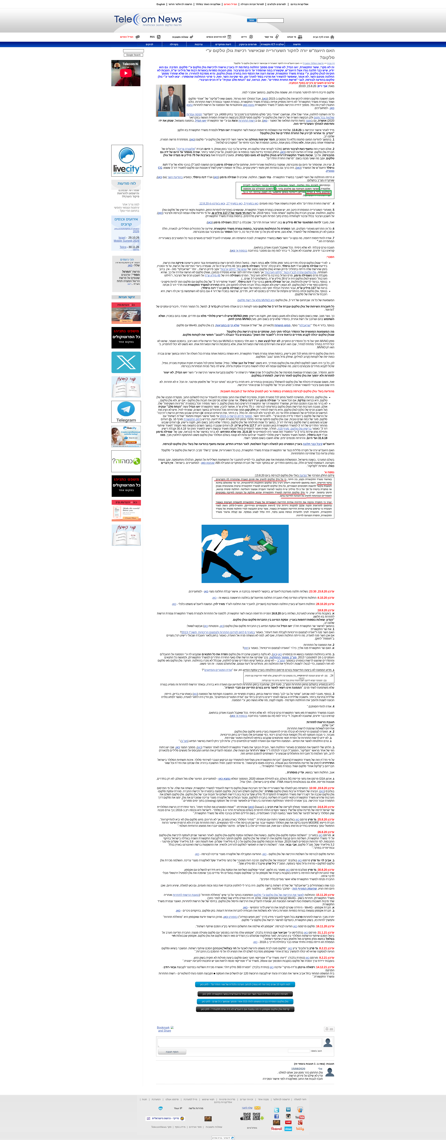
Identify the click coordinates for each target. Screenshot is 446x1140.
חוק (246, 648)
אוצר (308, 120)
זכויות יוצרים (246, 1099)
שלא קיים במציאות (227, 325)
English (161, 4)
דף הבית (331, 63)
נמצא (248, 104)
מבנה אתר (263, 1099)
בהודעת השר (175, 177)
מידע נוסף (180, 1127)
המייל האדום (230, 4)
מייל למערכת (190, 1099)
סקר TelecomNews (161, 1127)
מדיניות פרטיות (227, 1099)
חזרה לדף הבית (321, 37)
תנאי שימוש (208, 1099)
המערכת (156, 1099)
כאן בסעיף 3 (251, 203)
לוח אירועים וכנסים (216, 37)
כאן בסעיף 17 (234, 203)
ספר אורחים (195, 1127)
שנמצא (208, 462)
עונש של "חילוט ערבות (234, 269)
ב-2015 (224, 416)
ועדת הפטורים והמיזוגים (218, 670)
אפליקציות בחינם (223, 1102)
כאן (192, 139)
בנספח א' (239, 250)
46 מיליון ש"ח (212, 275)
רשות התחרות (247, 120)
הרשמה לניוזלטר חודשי (180, 4)
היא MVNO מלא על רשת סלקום (256, 300)
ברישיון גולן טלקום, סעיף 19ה (295, 428)
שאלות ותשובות (214, 1127)
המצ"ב (281, 660)
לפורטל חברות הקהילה (252, 4)
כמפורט (231, 916)
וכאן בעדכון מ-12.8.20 (212, 203)
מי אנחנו (291, 37)
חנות (144, 1099)
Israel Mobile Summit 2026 (126, 232)
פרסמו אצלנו (172, 1099)
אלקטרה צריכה (186, 148)
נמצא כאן (224, 778)
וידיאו (244, 37)
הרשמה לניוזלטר (281, 1099)
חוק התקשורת (192, 419)
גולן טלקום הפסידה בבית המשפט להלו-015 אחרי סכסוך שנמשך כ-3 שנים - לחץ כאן (245, 1001)
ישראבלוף (305, 325)
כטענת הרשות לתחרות (186, 894)
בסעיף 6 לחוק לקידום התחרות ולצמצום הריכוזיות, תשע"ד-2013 (218, 632)
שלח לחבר (247, 1107)
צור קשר (268, 37)
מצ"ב (184, 741)
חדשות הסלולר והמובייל (313, 63)
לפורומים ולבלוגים (276, 4)
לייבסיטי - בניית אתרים (221, 1138)
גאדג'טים (252, 1127)
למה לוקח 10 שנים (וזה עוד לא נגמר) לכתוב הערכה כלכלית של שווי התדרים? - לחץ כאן (245, 984)
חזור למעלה (300, 1099)
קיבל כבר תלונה (312, 444)
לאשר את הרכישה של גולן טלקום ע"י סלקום (279, 894)
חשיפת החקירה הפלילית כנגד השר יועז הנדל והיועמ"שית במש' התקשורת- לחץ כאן (245, 994)
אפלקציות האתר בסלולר (208, 4)
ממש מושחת (282, 325)
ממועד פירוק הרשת (240, 416)
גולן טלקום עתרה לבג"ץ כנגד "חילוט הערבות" (290, 272)
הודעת (303, 475)
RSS (152, 37)
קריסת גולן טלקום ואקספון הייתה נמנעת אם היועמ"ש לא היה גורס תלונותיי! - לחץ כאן (245, 1009)
